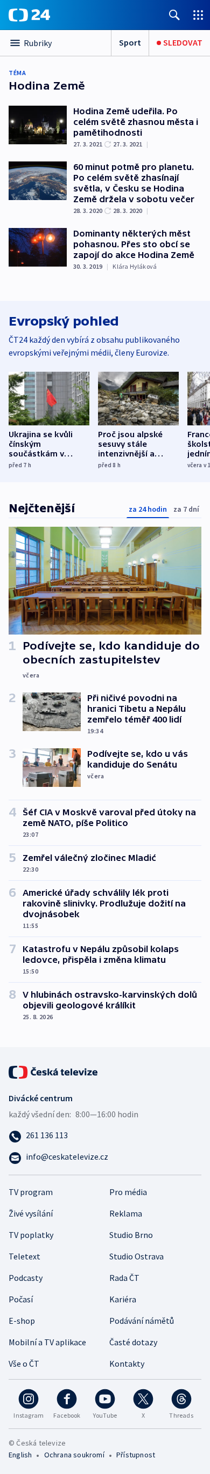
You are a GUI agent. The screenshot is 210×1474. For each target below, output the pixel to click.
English (20, 1455)
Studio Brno (131, 1234)
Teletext (24, 1256)
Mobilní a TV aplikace (47, 1342)
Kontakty (126, 1363)
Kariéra (122, 1299)
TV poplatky (31, 1234)
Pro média (128, 1191)
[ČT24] (29, 15)
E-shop (22, 1320)
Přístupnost (135, 1455)
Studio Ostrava (136, 1256)
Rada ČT (124, 1277)
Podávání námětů (141, 1320)
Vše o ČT (24, 1363)
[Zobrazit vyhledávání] (174, 15)
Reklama (125, 1213)
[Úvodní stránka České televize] (54, 1070)
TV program (31, 1191)
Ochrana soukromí (74, 1455)
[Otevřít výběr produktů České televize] (198, 15)
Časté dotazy (133, 1342)
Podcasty (26, 1277)
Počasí (21, 1299)
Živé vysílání (31, 1213)
